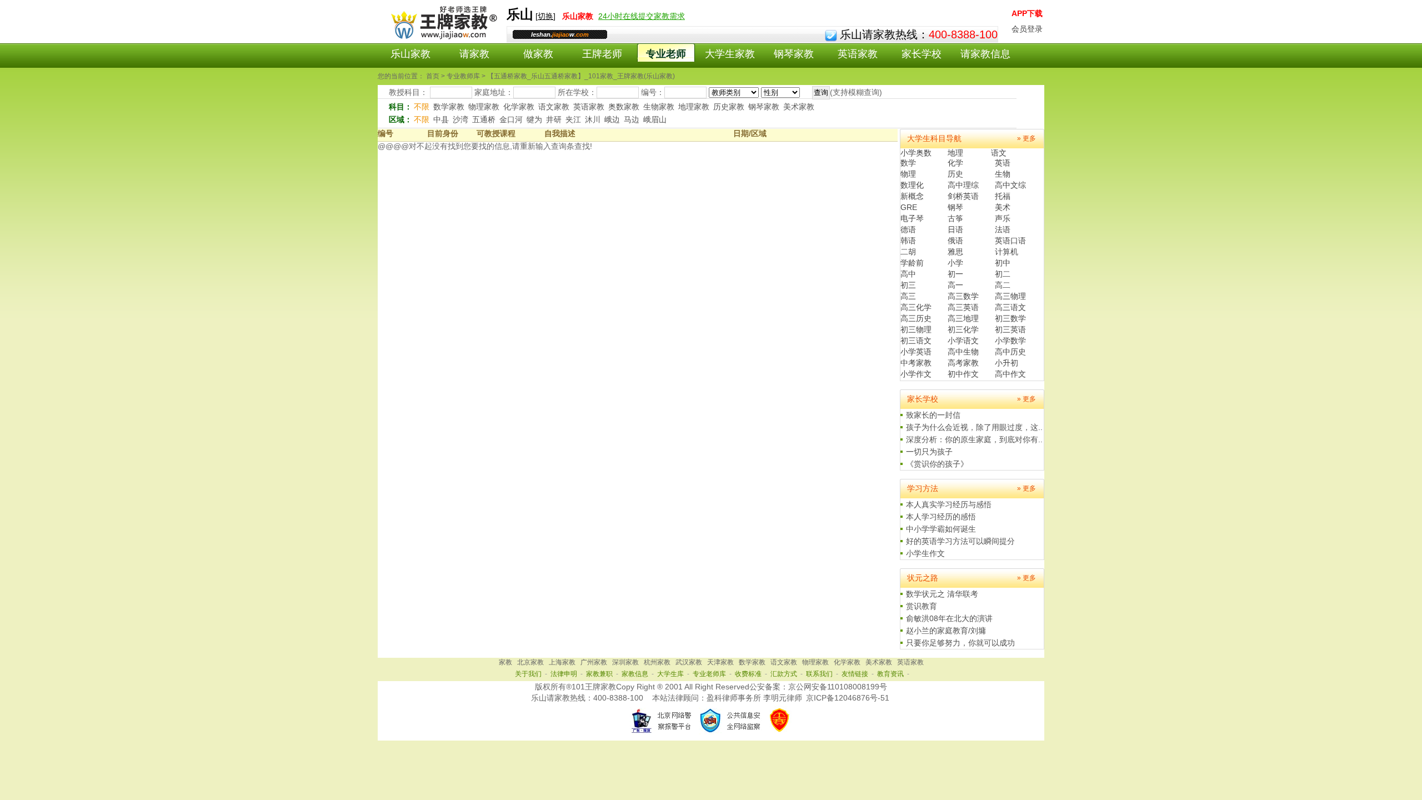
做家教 (538, 53)
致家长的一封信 (933, 415)
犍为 (534, 119)
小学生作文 (925, 553)
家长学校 (922, 53)
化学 (955, 162)
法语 (1002, 229)
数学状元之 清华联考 (942, 593)
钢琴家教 (794, 53)
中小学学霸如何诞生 (941, 528)
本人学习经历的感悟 (941, 516)
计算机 (1006, 251)
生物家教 (658, 106)
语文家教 (553, 106)
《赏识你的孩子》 (937, 463)
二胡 (908, 251)
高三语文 (1010, 307)
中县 (441, 119)
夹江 (573, 119)
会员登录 (1027, 28)
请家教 (474, 53)
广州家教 (593, 662)
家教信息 (635, 674)
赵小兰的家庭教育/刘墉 (946, 630)
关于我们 (528, 674)
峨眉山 (655, 119)
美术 (1002, 207)
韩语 (908, 240)
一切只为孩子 (929, 451)
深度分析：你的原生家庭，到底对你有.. (974, 439)
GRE (908, 207)
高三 (908, 296)
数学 (908, 162)
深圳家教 (625, 662)
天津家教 (720, 662)
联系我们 (819, 674)
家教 (505, 662)
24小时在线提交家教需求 (641, 16)
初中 (1002, 262)
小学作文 (916, 373)
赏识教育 (921, 606)
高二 (1002, 285)
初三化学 (963, 329)
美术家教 (798, 106)
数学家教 (448, 106)
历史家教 (728, 106)
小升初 (1006, 362)
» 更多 (1026, 138)
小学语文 (963, 340)
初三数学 (1010, 318)
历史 (955, 173)
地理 (955, 152)
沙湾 (460, 119)
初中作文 (963, 373)
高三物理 (1010, 296)
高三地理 (963, 318)
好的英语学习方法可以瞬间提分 (960, 541)
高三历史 (916, 318)
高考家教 (963, 362)
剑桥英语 (963, 196)
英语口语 (1010, 240)
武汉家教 (688, 662)
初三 (908, 285)
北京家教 (530, 662)
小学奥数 (916, 152)
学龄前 (912, 262)
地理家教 (693, 106)
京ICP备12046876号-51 (847, 697)
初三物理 (916, 329)
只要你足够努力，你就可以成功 (960, 642)
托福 (1002, 196)
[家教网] (441, 37)
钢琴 (955, 207)
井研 (554, 119)
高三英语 (963, 307)
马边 (631, 119)
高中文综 (1010, 185)
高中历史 (1010, 351)
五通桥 (483, 119)
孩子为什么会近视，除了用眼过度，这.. (974, 427)
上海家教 (562, 662)
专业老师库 (709, 674)
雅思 (955, 251)
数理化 (912, 185)
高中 (908, 273)
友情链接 (855, 674)
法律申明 (563, 674)
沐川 (592, 119)
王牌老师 (602, 53)
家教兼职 (599, 674)
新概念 (912, 196)
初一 (955, 273)
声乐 (1002, 218)
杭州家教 (657, 662)
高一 (955, 285)
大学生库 (670, 674)
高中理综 (963, 185)
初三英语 (1010, 329)
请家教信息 (985, 53)
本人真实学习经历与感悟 (949, 504)
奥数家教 (623, 106)
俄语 (955, 240)
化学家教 (518, 106)
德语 (908, 229)
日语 (955, 229)
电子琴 (912, 218)
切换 (545, 16)
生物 (1002, 173)
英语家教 (858, 53)
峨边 (612, 119)
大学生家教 (730, 53)
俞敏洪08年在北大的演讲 (949, 618)
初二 (1002, 273)
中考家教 (916, 362)
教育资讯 (890, 674)
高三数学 (963, 296)
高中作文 (1010, 373)
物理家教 (483, 106)
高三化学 (916, 307)
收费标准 (748, 674)
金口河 (511, 119)
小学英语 (916, 351)
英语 (1002, 162)
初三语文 (916, 340)
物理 (908, 173)
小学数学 (1010, 340)
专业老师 (666, 53)
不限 (421, 106)
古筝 (955, 218)
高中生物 (963, 351)
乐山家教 (410, 53)
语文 (999, 152)
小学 (955, 262)
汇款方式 (783, 674)
